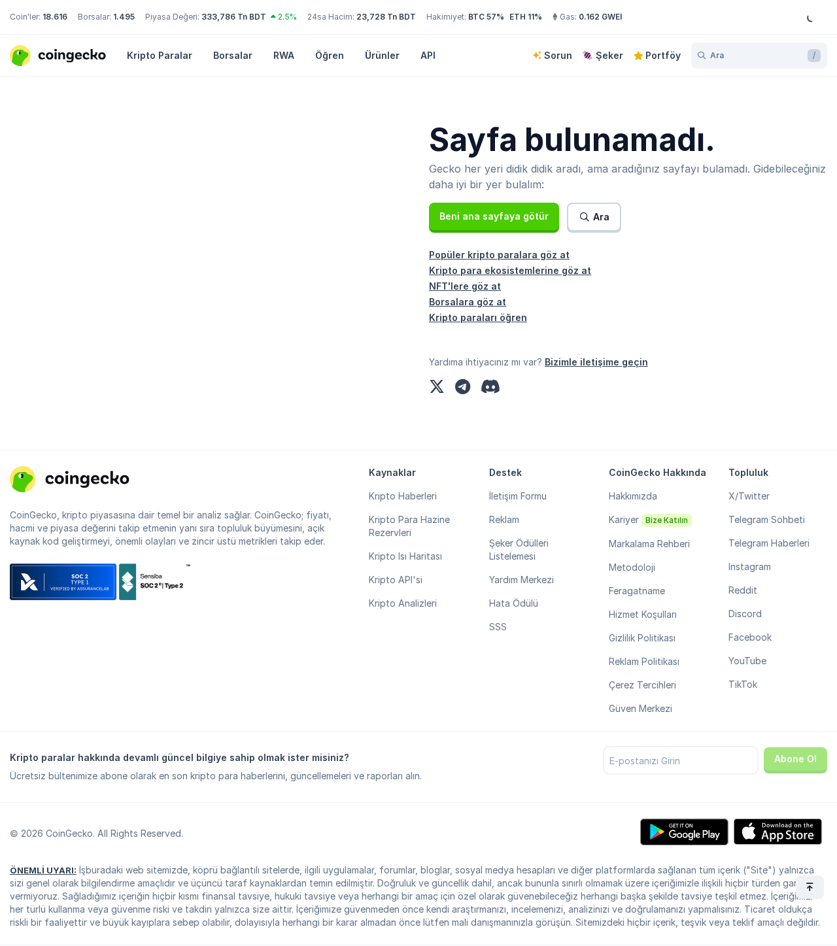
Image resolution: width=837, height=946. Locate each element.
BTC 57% (486, 17)
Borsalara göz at (467, 301)
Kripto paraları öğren (478, 317)
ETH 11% (525, 17)
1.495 (124, 17)
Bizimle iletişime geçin (596, 361)
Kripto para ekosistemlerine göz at (510, 270)
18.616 (55, 17)
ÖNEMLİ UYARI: (43, 870)
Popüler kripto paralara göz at (499, 254)
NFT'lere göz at (465, 286)
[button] (494, 216)
